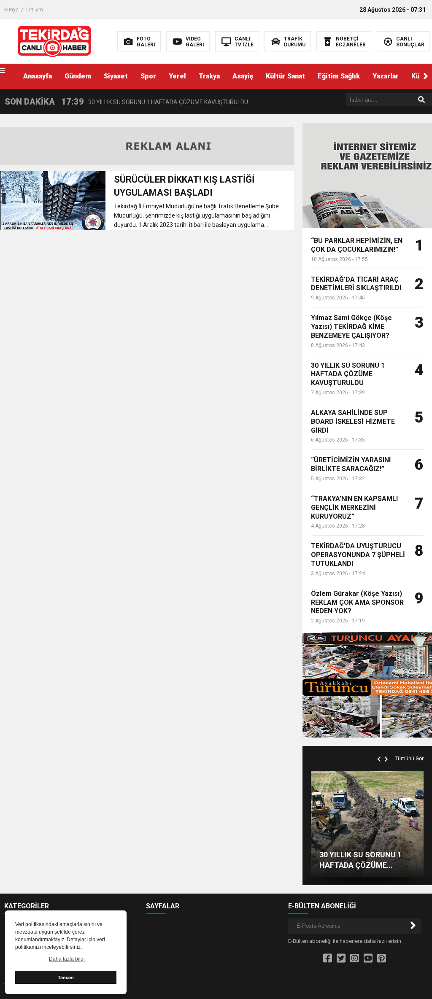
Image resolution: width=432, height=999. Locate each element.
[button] (425, 76)
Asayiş (242, 76)
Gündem (78, 76)
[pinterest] (381, 958)
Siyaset (116, 76)
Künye (11, 10)
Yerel (177, 76)
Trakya (209, 76)
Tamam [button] (66, 977)
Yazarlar (386, 76)
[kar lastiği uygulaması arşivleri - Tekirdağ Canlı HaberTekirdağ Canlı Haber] (54, 41)
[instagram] (354, 958)
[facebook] (327, 958)
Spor (148, 76)
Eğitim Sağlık (339, 76)
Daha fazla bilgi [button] (67, 959)
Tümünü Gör (409, 759)
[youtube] (368, 958)
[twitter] (341, 958)
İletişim (34, 10)
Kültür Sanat (285, 76)
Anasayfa (37, 76)
